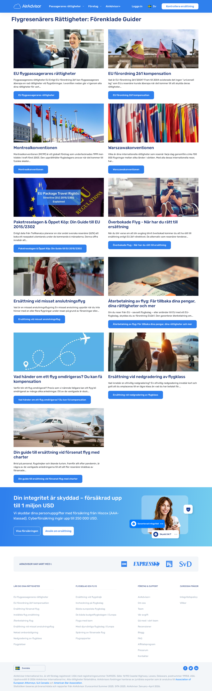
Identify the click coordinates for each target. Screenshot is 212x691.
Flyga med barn (84, 620)
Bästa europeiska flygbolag (90, 608)
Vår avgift (143, 614)
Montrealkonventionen (30, 169)
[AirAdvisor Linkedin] (196, 668)
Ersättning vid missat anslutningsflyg (39, 319)
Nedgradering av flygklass (28, 638)
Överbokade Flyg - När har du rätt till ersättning (139, 245)
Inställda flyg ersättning (26, 614)
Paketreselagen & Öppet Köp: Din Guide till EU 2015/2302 (50, 248)
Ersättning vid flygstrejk (89, 597)
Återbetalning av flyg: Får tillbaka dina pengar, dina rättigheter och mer (152, 324)
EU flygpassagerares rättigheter (36, 95)
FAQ (140, 638)
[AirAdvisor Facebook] (185, 668)
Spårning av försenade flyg (90, 632)
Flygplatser (20, 644)
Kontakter (143, 656)
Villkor (183, 603)
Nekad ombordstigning (26, 632)
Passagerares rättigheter (65, 6)
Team (140, 608)
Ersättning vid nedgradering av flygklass (135, 394)
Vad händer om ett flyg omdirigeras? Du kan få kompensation (52, 399)
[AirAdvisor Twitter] (191, 668)
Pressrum (143, 650)
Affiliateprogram (146, 644)
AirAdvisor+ (113, 6)
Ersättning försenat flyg (26, 608)
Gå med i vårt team (148, 620)
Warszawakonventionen (126, 169)
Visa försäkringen (27, 531)
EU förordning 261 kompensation (131, 95)
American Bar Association (68, 682)
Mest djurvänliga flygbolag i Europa (95, 626)
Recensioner (144, 626)
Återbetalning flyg (23, 620)
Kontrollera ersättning (180, 6)
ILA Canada (42, 682)
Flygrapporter (83, 638)
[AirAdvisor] (28, 6)
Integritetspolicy (189, 597)
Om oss (142, 603)
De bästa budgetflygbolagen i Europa (96, 614)
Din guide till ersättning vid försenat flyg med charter (48, 478)
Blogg (141, 632)
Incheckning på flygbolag (89, 603)
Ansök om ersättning (58, 531)
